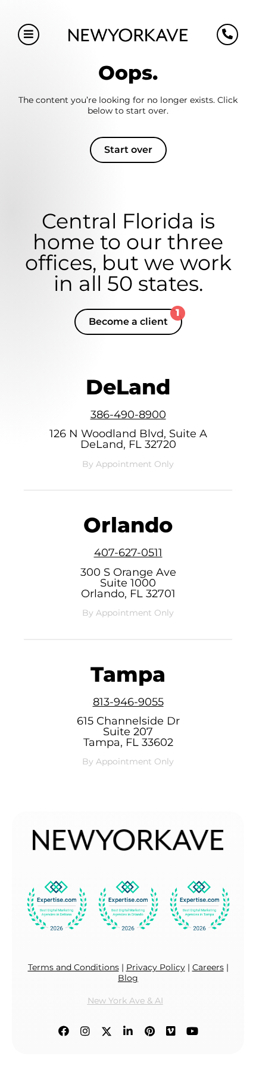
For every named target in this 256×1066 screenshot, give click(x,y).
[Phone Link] (227, 34)
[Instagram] (85, 1031)
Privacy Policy (155, 967)
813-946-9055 (128, 701)
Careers (208, 967)
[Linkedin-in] (128, 1031)
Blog (128, 978)
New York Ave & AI (125, 1000)
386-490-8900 (128, 414)
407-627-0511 (128, 552)
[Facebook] (63, 1031)
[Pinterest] (149, 1031)
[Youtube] (192, 1031)
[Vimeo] (171, 1031)
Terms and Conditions (73, 967)
